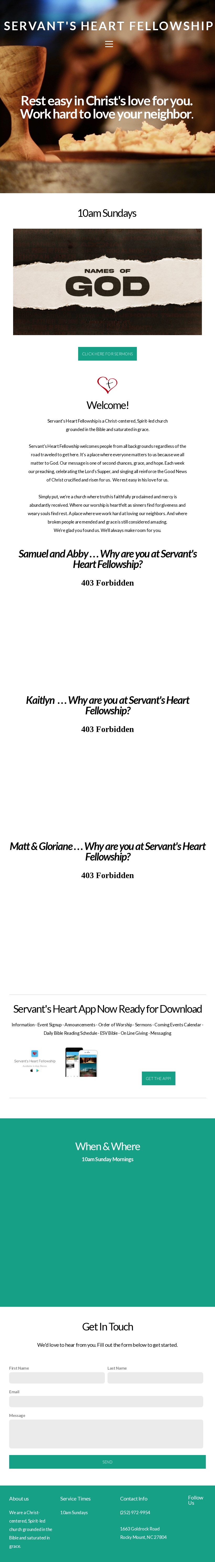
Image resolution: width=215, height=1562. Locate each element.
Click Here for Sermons (107, 353)
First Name (19, 1368)
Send (107, 1461)
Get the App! (158, 1078)
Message (17, 1415)
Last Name (117, 1368)
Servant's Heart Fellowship (109, 26)
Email (14, 1391)
